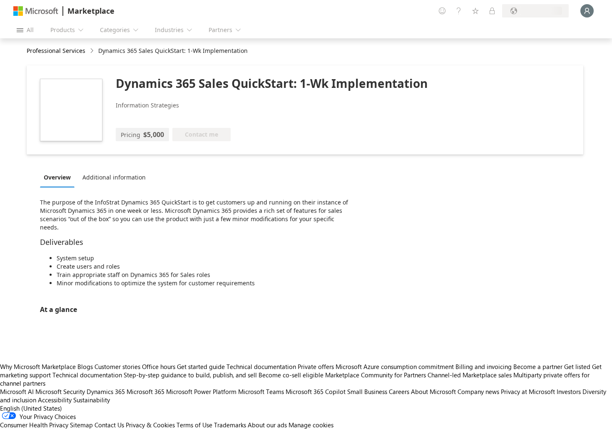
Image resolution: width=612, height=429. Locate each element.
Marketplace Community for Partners (375, 375)
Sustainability (91, 400)
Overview (57, 177)
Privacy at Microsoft (528, 391)
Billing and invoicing (483, 366)
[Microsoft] (35, 11)
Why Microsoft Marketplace (38, 366)
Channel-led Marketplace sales (470, 375)
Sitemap (81, 425)
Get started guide (201, 366)
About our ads (267, 425)
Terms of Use (194, 425)
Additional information (114, 177)
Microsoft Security (60, 391)
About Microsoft (433, 391)
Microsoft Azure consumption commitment (395, 366)
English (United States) (31, 408)
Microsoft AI (17, 391)
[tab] (59, 177)
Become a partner (537, 366)
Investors (569, 391)
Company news (478, 391)
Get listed (577, 366)
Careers (399, 391)
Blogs (85, 366)
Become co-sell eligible (291, 375)
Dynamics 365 (106, 391)
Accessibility (55, 400)
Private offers (316, 366)
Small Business (367, 391)
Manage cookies (311, 425)
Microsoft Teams (261, 391)
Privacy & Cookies (150, 425)
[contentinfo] (93, 51)
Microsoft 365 (145, 391)
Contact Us (109, 425)
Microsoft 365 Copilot (316, 391)
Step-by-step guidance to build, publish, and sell (190, 375)
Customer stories (117, 366)
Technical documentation (261, 366)
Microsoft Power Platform (201, 391)
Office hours (158, 366)
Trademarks (230, 425)
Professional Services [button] (56, 51)
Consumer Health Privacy (34, 425)
